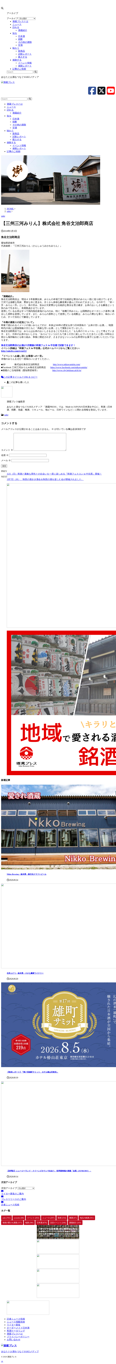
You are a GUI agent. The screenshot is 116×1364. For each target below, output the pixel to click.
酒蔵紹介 (17, 113)
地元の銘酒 (87, 1218)
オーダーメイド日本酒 (18, 1328)
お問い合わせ (13, 1339)
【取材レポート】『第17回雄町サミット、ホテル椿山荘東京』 (32, 1072)
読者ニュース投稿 (16, 1319)
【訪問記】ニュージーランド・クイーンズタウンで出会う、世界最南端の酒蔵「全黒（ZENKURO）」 (49, 1171)
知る (9, 116)
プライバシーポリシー (18, 1336)
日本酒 (15, 119)
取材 (62, 1218)
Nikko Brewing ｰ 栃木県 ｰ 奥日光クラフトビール (26, 874)
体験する (11, 142)
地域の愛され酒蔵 (12, 1223)
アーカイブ (12, 18)
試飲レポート (19, 136)
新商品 (15, 133)
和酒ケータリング (16, 1331)
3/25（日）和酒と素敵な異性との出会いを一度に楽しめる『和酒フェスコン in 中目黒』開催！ (54, 474)
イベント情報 (19, 145)
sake (6, 415)
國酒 (73, 1218)
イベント (33, 1218)
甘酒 (14, 127)
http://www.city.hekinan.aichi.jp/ (66, 370)
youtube (19, 1218)
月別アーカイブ (9, 1188)
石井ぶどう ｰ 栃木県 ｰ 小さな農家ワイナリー (25, 973)
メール (6, 460)
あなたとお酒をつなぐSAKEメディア (20, 1351)
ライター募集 (13, 1325)
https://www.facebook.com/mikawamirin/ (68, 367)
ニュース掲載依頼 (16, 1322)
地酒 (29, 1223)
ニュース (11, 107)
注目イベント (58, 1223)
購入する (17, 139)
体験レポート (19, 148)
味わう (10, 130)
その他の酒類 (19, 125)
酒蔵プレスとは (15, 104)
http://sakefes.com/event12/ (14, 351)
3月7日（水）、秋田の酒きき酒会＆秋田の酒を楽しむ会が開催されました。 (45, 479)
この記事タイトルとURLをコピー (20, 377)
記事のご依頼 (13, 151)
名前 (4, 455)
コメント (7, 450)
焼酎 (14, 122)
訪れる (10, 110)
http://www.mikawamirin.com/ (66, 364)
